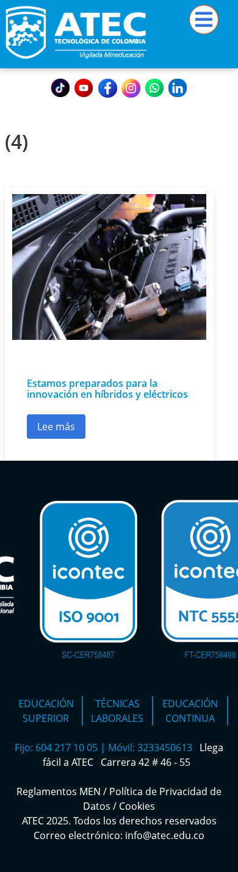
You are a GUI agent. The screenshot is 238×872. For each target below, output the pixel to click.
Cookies (137, 806)
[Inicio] (76, 61)
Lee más (61, 429)
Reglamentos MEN (58, 791)
